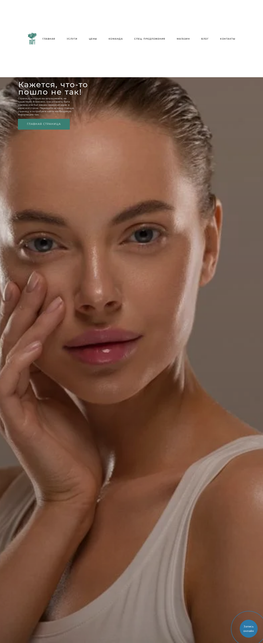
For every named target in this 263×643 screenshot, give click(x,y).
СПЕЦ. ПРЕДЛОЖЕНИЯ (149, 38)
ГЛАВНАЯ (48, 38)
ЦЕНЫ (93, 38)
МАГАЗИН (183, 38)
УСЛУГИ (72, 38)
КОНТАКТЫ (227, 38)
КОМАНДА (116, 38)
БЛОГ (205, 38)
